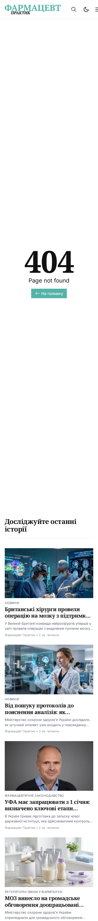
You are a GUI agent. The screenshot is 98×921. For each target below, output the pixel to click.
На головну (52, 293)
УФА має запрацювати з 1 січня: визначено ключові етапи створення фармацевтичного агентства (47, 811)
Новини (12, 603)
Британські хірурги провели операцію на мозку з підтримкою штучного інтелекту (49, 615)
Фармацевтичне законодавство (34, 795)
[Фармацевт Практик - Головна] (33, 9)
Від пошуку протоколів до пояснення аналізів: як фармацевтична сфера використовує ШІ (39, 715)
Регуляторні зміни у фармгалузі (33, 892)
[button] (74, 9)
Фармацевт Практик (20, 635)
